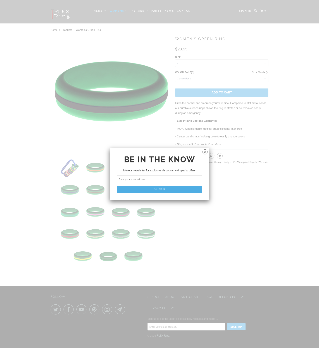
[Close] (205, 151)
